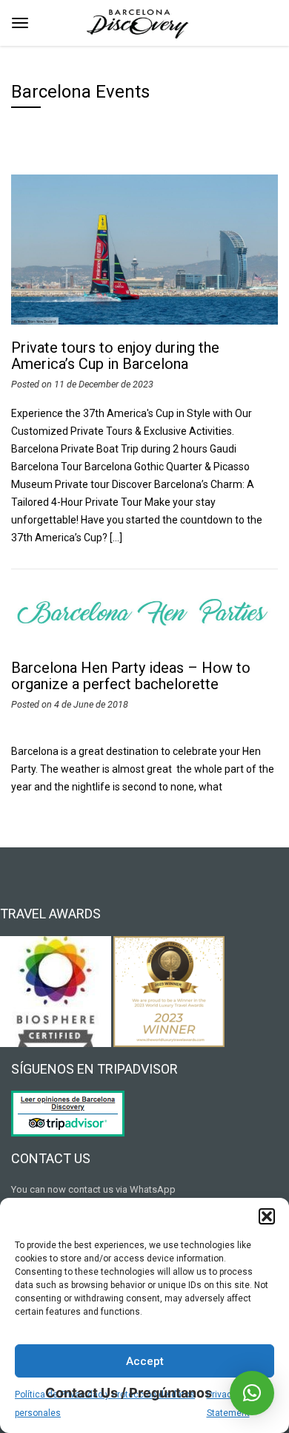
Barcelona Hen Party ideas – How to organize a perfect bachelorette (130, 676)
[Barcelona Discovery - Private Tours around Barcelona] (138, 21)
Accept (145, 1361)
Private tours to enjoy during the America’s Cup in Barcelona (115, 356)
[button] (266, 1216)
